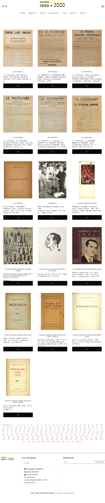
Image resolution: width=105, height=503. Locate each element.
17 (72, 425)
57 (38, 430)
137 (91, 437)
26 (8, 427)
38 (59, 427)
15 (64, 425)
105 (41, 434)
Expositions (31, 13)
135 (81, 437)
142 (13, 439)
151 (57, 439)
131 (62, 437)
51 (11, 430)
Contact (82, 13)
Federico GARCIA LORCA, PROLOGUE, (18, 335)
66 (77, 430)
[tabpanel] (41, 475)
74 (7, 432)
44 (84, 427)
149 (47, 439)
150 (52, 439)
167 (53, 441)
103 (31, 434)
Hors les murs (53, 13)
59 (46, 430)
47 (97, 427)
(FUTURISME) (18, 72)
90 (76, 432)
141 (8, 439)
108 (56, 434)
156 (81, 439)
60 (51, 430)
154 (71, 439)
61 (55, 430)
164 (38, 441)
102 (26, 434)
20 (85, 425)
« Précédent (7, 425)
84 (50, 432)
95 (97, 432)
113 (79, 434)
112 (74, 434)
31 (29, 427)
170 (68, 441)
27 (12, 427)
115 (88, 434)
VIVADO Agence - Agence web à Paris (64, 493)
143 (18, 439)
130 (57, 437)
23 (97, 425)
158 (91, 439)
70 (94, 430)
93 (89, 432)
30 (25, 427)
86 (58, 432)
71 (98, 430)
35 (46, 427)
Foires (42, 13)
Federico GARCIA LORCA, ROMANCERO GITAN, (87, 335)
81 (36, 432)
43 (80, 427)
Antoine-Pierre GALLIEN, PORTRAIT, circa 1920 (52, 270)
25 (3, 427)
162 (28, 441)
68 (85, 430)
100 (17, 434)
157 (86, 439)
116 (93, 434)
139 (100, 437)
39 (63, 427)
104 (36, 434)
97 (3, 434)
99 (12, 434)
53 (20, 430)
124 (28, 437)
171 (73, 441)
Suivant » (79, 441)
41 (71, 427)
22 (93, 425)
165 (43, 441)
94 (93, 432)
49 (3, 430)
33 (37, 427)
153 (66, 439)
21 (88, 425)
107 (51, 434)
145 (27, 439)
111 (70, 434)
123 (23, 437)
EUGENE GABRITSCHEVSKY (87, 203)
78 (24, 432)
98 (8, 434)
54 (25, 430)
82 (41, 432)
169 (63, 441)
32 (33, 427)
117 (97, 434)
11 (49, 425)
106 (46, 434)
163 (33, 441)
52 (16, 430)
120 (9, 437)
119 (4, 437)
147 (37, 439)
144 (22, 439)
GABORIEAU (52, 203)
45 (89, 427)
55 (29, 430)
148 (42, 439)
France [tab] (27, 463)
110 (66, 434)
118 (102, 434)
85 (54, 432)
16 (68, 425)
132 (66, 437)
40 (68, 427)
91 (80, 432)
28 (16, 427)
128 (47, 437)
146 (32, 439)
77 (20, 432)
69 (90, 430)
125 (33, 437)
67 (81, 430)
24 (101, 425)
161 (24, 441)
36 (50, 427)
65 (72, 430)
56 (33, 430)
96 (102, 432)
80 (32, 432)
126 (38, 437)
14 (60, 425)
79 (28, 432)
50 (7, 430)
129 (52, 437)
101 (22, 434)
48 (101, 427)
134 (76, 437)
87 (63, 432)
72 (102, 430)
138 (95, 437)
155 (76, 439)
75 (11, 432)
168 (58, 441)
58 (42, 430)
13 (56, 425)
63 (64, 430)
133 (71, 437)
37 (55, 427)
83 (45, 432)
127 (42, 437)
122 (18, 437)
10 (45, 425)
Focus (65, 13)
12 (52, 425)
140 (3, 439)
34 (42, 427)
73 (3, 432)
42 (76, 427)
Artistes (22, 13)
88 (67, 432)
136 (86, 437)
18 (76, 425)
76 (15, 432)
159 (96, 439)
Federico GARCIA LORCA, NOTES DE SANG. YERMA (18, 401)
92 (84, 432)
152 (61, 439)
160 (101, 439)
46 (93, 427)
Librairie (72, 13)
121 (14, 437)
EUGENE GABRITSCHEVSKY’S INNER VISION (18, 270)
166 (48, 441)
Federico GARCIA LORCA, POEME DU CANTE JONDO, (52, 335)
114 (83, 434)
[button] (102, 6)
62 (59, 430)
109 (61, 434)
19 (80, 425)
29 (21, 427)
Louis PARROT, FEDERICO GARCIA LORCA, (87, 269)
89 (72, 432)
